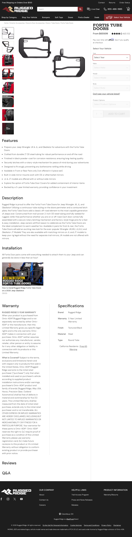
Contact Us (43, 500)
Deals (96, 17)
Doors (70, 17)
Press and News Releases (82, 500)
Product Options (99, 100)
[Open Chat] (88, 9)
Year (94, 53)
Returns (112, 2)
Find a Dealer (83, 17)
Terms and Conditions (91, 525)
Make (95, 64)
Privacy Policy (106, 525)
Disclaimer (117, 525)
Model (95, 74)
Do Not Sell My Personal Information (55, 525)
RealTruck (70, 519)
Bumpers (46, 17)
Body (95, 84)
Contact (101, 2)
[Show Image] (8, 33)
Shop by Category (9, 17)
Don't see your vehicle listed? (106, 93)
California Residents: (73, 348)
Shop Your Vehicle (29, 17)
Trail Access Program (80, 495)
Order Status (124, 2)
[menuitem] (9, 17)
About (41, 495)
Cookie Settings (76, 525)
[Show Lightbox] (52, 53)
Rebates (75, 505)
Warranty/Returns (111, 495)
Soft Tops (59, 17)
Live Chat (95, 9)
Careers (42, 505)
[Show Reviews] (121, 33)
